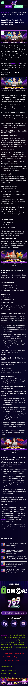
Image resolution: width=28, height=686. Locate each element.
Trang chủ (4, 12)
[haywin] (14, 683)
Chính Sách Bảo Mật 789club (9, 670)
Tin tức (10, 12)
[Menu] (2, 2)
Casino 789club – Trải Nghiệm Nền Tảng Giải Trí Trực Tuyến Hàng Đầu (15, 570)
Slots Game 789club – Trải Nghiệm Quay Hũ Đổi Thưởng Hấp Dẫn (15, 563)
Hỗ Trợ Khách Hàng (6, 666)
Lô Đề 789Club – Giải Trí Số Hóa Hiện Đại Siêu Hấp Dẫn (16, 544)
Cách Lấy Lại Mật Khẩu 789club (10, 674)
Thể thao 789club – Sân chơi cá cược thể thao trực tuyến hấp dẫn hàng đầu (16, 557)
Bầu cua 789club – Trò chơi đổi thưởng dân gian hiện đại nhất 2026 (16, 550)
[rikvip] (14, 679)
